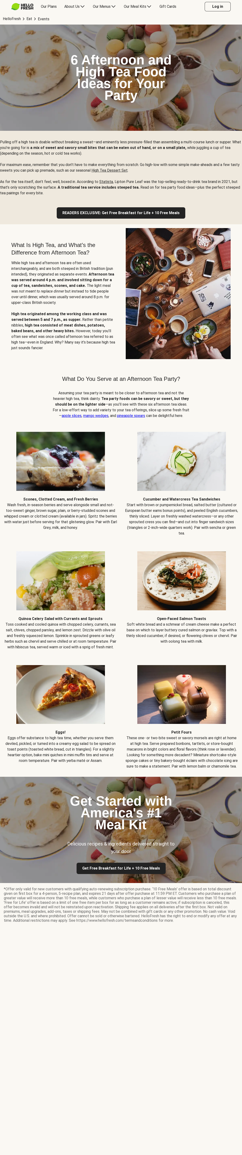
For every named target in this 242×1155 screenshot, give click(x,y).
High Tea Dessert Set (109, 170)
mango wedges (95, 415)
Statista (106, 181)
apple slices (72, 415)
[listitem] (60, 480)
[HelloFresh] (22, 6)
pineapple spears (131, 415)
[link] (121, 213)
